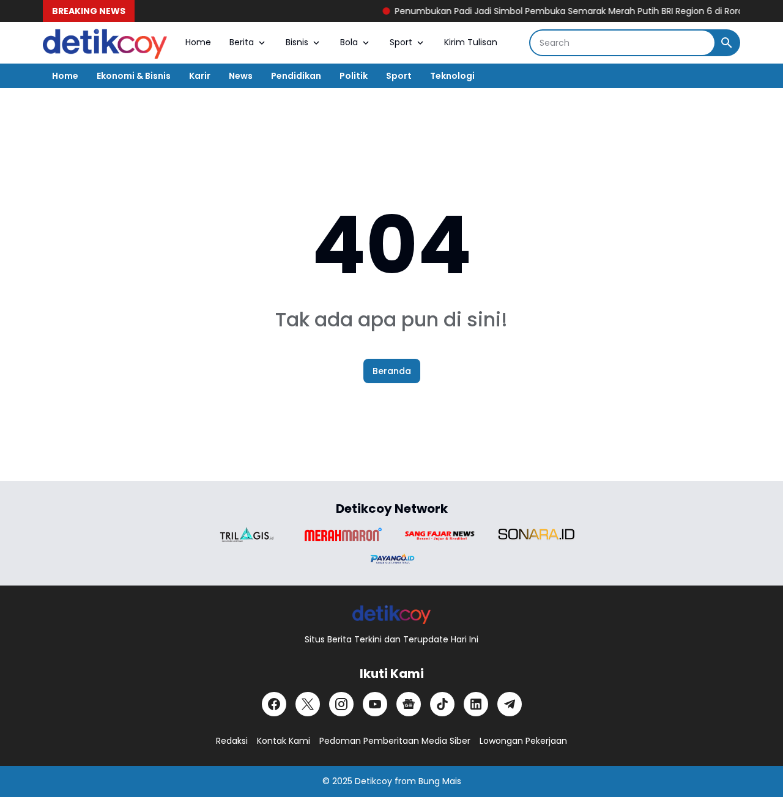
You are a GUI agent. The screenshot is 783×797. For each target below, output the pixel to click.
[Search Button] (726, 43)
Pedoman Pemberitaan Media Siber (394, 741)
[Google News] (408, 704)
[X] (307, 704)
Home (198, 42)
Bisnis (297, 42)
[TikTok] (442, 704)
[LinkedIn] (476, 704)
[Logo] (391, 614)
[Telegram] (509, 704)
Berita (241, 42)
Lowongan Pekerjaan (523, 741)
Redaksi (232, 741)
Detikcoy (373, 781)
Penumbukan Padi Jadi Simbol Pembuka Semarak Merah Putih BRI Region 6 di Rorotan (567, 11)
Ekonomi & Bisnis (134, 76)
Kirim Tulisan (470, 42)
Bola (349, 42)
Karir (199, 76)
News (241, 76)
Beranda (392, 371)
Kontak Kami (283, 741)
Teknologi (452, 76)
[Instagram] (341, 704)
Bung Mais (439, 781)
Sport (401, 42)
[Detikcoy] (105, 43)
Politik (354, 76)
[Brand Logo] (246, 534)
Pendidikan (296, 76)
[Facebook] (274, 704)
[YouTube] (375, 704)
